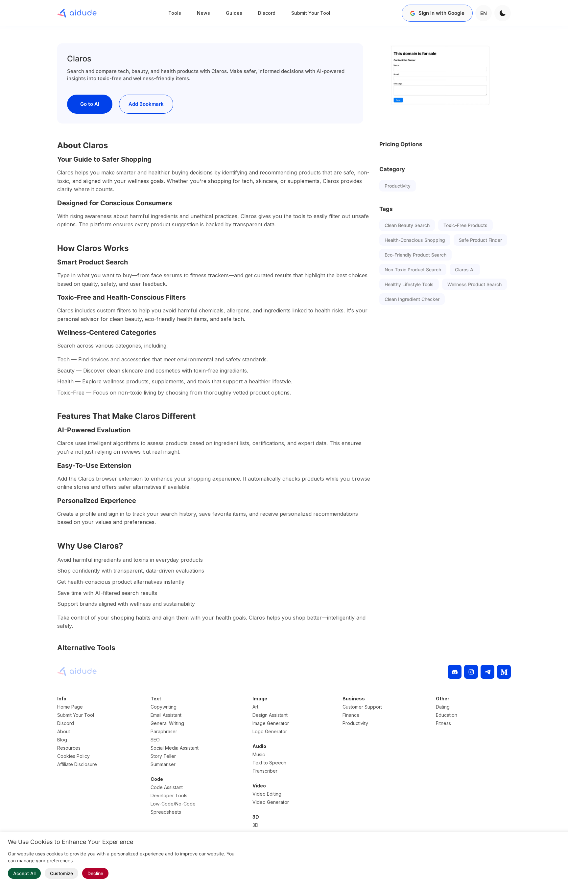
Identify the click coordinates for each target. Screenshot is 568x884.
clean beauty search (407, 225)
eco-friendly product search (415, 255)
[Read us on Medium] (504, 672)
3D (255, 825)
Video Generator (270, 802)
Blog (62, 739)
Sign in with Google (441, 13)
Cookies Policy (73, 756)
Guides (234, 13)
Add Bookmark (146, 104)
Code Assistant (167, 787)
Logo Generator (269, 731)
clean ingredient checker (412, 299)
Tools (174, 13)
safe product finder (480, 240)
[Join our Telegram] (487, 672)
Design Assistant (270, 715)
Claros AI (465, 269)
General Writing (167, 723)
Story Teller (163, 756)
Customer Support (362, 707)
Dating (443, 707)
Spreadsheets (166, 812)
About (63, 731)
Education (446, 715)
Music (258, 754)
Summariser (163, 764)
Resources (69, 748)
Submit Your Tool (310, 13)
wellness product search (474, 284)
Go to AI (89, 104)
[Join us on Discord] (455, 672)
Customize (61, 873)
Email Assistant (166, 715)
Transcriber (264, 771)
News (203, 13)
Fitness (443, 723)
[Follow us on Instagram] (471, 672)
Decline (95, 873)
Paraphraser (164, 731)
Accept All (24, 873)
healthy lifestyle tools (409, 284)
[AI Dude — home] (77, 13)
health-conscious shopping (415, 240)
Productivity (398, 186)
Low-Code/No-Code (173, 803)
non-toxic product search (413, 269)
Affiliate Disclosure (77, 764)
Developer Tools (169, 795)
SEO (155, 739)
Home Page (70, 707)
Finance (351, 715)
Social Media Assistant (175, 748)
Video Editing (266, 794)
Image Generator (270, 723)
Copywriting (164, 707)
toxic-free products (465, 225)
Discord (266, 13)
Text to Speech (269, 762)
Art (255, 707)
